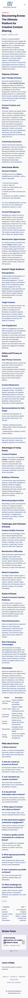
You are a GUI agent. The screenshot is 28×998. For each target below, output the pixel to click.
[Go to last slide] (4, 942)
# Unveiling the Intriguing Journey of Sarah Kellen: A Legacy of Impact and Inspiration (20, 913)
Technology (5, 12)
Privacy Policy (14, 979)
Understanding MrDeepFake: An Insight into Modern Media (13, 940)
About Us (6, 976)
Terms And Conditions (14, 982)
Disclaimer (22, 976)
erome (4, 901)
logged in (13, 967)
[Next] (23, 942)
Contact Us (13, 976)
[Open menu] (24, 4)
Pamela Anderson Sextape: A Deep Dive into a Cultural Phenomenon (7, 913)
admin (4, 34)
